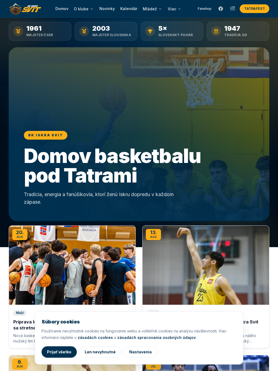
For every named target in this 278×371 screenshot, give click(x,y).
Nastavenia (140, 352)
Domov (61, 8)
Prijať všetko (59, 352)
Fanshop (204, 9)
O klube (81, 9)
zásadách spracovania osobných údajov (156, 337)
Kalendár (128, 8)
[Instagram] (233, 9)
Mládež (150, 9)
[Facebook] (221, 9)
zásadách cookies (95, 337)
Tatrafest (254, 9)
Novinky (107, 8)
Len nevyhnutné (100, 352)
